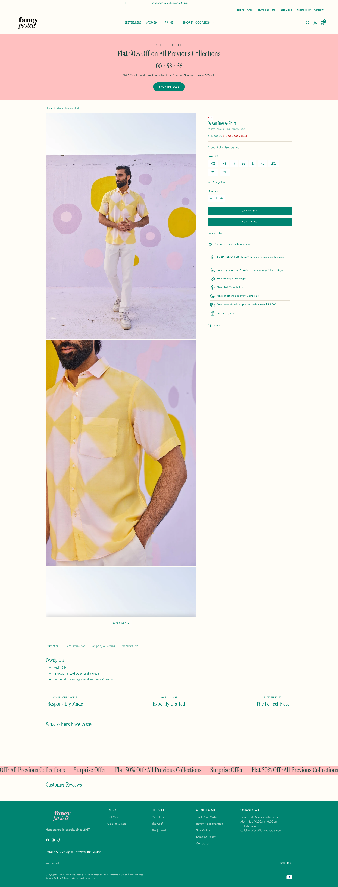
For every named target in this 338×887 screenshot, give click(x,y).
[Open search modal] (307, 22)
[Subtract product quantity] (211, 198)
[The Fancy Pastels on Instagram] (53, 840)
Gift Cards (113, 817)
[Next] (213, 3)
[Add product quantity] (221, 198)
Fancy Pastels (216, 129)
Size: (213, 156)
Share (216, 325)
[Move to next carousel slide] (321, 754)
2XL (273, 163)
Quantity (213, 191)
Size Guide (203, 830)
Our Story (158, 817)
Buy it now (249, 222)
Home (49, 108)
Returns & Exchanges (209, 823)
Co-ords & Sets (116, 823)
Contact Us (203, 843)
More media (121, 623)
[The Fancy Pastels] (28, 22)
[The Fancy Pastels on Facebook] (48, 840)
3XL (213, 172)
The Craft (157, 823)
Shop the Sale (169, 86)
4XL (225, 172)
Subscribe (286, 863)
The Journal (159, 830)
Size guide (218, 182)
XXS (213, 163)
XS (224, 163)
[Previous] (125, 3)
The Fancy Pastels (74, 874)
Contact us (237, 287)
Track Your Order (207, 817)
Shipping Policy (205, 837)
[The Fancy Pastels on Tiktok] (59, 840)
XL (262, 163)
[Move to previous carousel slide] (313, 754)
